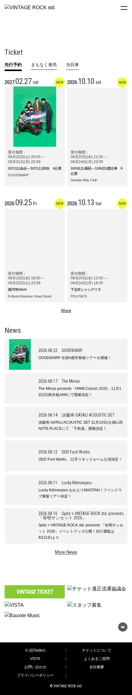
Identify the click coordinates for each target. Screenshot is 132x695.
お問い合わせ (35, 667)
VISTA (35, 659)
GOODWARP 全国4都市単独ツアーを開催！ (74, 358)
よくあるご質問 (97, 659)
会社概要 (96, 667)
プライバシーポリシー (35, 675)
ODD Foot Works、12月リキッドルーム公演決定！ (80, 459)
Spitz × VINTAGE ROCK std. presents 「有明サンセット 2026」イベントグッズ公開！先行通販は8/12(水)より (80, 531)
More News (66, 552)
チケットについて (96, 650)
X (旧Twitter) (35, 650)
